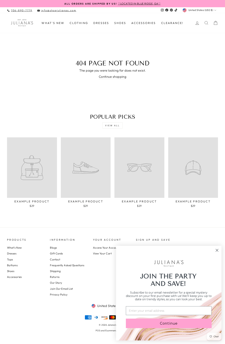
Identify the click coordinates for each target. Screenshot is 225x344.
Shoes (120, 23)
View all (112, 125)
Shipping (55, 271)
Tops (10, 259)
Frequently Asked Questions (67, 265)
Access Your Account (106, 247)
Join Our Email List (61, 288)
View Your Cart (102, 253)
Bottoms (12, 265)
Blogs (53, 247)
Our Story (56, 282)
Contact (55, 259)
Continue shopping (112, 77)
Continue (169, 323)
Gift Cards (56, 253)
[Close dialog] (217, 250)
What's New (52, 23)
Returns (54, 277)
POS (98, 330)
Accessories (143, 23)
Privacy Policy (59, 294)
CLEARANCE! (172, 23)
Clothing (79, 23)
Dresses (101, 23)
